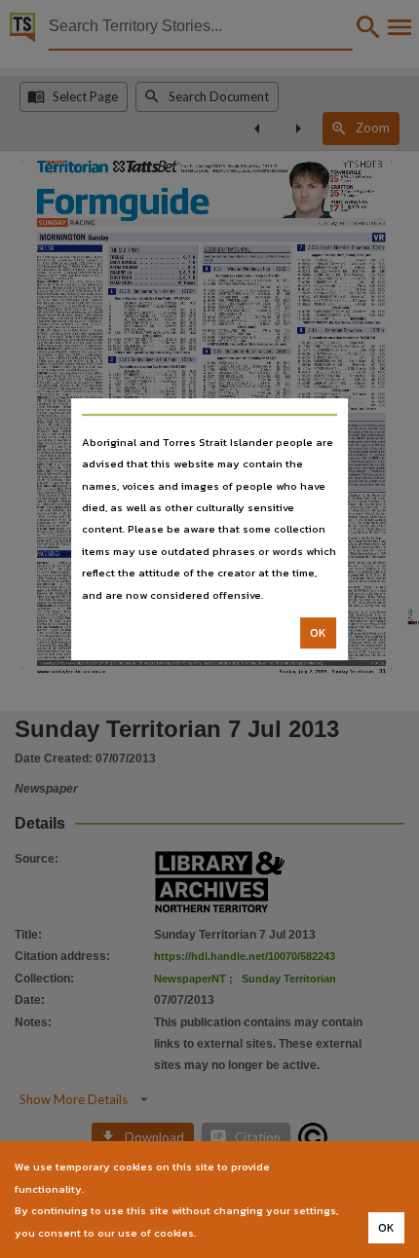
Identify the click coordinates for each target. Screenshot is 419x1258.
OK (318, 633)
